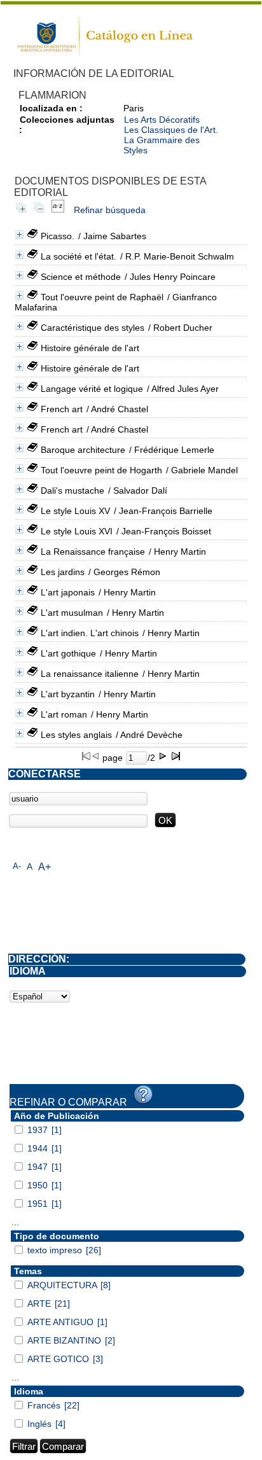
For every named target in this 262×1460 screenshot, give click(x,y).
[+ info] (19, 234)
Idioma (28, 1391)
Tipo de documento (56, 1236)
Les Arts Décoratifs (162, 120)
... (15, 1222)
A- (17, 866)
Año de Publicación (56, 1116)
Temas (28, 1271)
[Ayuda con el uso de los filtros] (143, 1095)
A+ (44, 866)
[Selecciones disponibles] (58, 210)
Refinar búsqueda (110, 210)
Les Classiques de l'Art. (171, 130)
